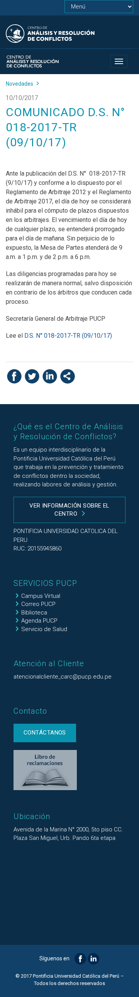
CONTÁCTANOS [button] (45, 732)
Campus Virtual (40, 595)
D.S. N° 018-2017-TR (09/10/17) (68, 335)
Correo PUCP (38, 604)
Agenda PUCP (39, 620)
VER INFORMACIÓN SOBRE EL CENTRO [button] (69, 509)
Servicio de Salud (44, 629)
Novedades (19, 84)
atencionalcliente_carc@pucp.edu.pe (63, 676)
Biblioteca (34, 612)
